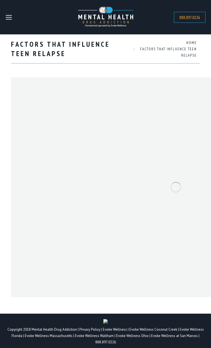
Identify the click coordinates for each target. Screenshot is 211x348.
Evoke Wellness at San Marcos (174, 335)
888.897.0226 (105, 342)
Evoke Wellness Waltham (94, 335)
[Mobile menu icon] (8, 17)
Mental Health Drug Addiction (54, 329)
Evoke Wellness (115, 329)
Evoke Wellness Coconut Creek (153, 329)
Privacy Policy (90, 329)
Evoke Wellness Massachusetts (49, 335)
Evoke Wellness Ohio (132, 335)
